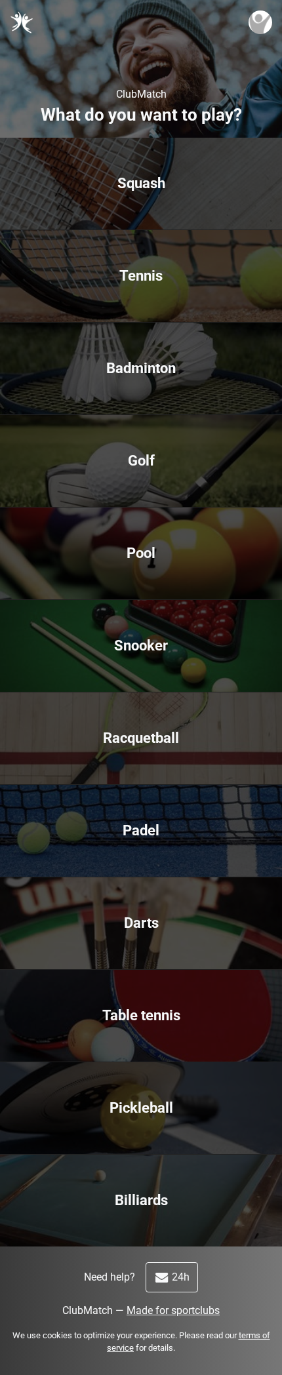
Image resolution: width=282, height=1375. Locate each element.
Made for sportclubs (173, 1310)
